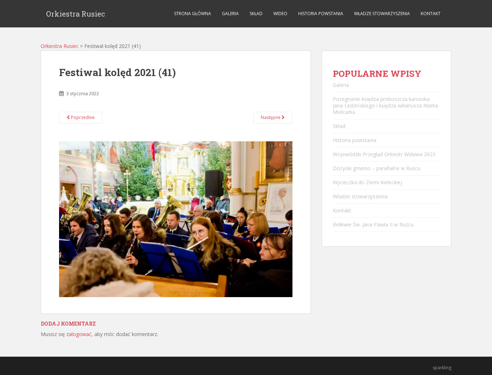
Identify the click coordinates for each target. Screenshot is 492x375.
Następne (271, 117)
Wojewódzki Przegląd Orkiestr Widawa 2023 (384, 154)
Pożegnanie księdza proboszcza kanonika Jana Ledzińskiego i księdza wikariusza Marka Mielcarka (385, 105)
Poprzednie (82, 117)
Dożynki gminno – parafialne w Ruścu (376, 168)
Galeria (230, 13)
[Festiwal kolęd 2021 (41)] (175, 218)
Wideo (280, 13)
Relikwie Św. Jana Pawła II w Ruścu (373, 224)
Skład (256, 13)
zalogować (78, 334)
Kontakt (430, 13)
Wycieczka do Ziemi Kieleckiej (367, 182)
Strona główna (192, 13)
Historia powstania (320, 13)
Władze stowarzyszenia (382, 13)
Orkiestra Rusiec (75, 13)
